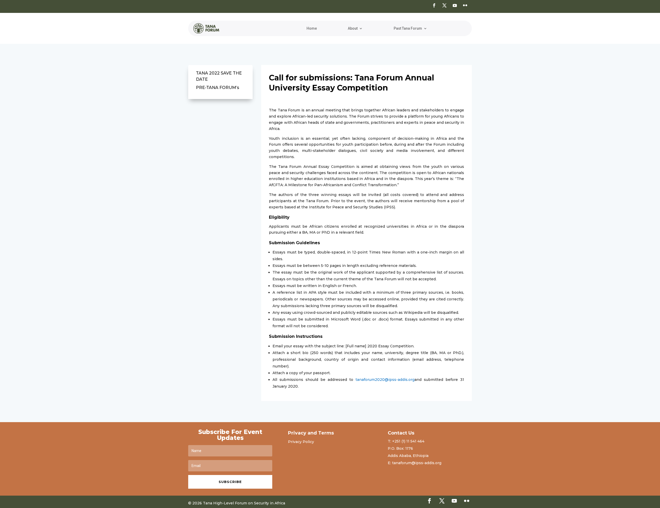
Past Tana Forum (408, 28)
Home (312, 28)
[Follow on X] (444, 5)
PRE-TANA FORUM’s (217, 87)
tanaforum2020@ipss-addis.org (385, 379)
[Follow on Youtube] (455, 5)
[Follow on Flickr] (465, 5)
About (353, 28)
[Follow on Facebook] (434, 5)
